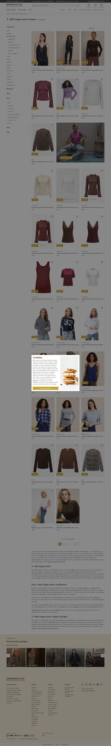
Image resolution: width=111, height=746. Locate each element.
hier (49, 375)
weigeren (35, 380)
